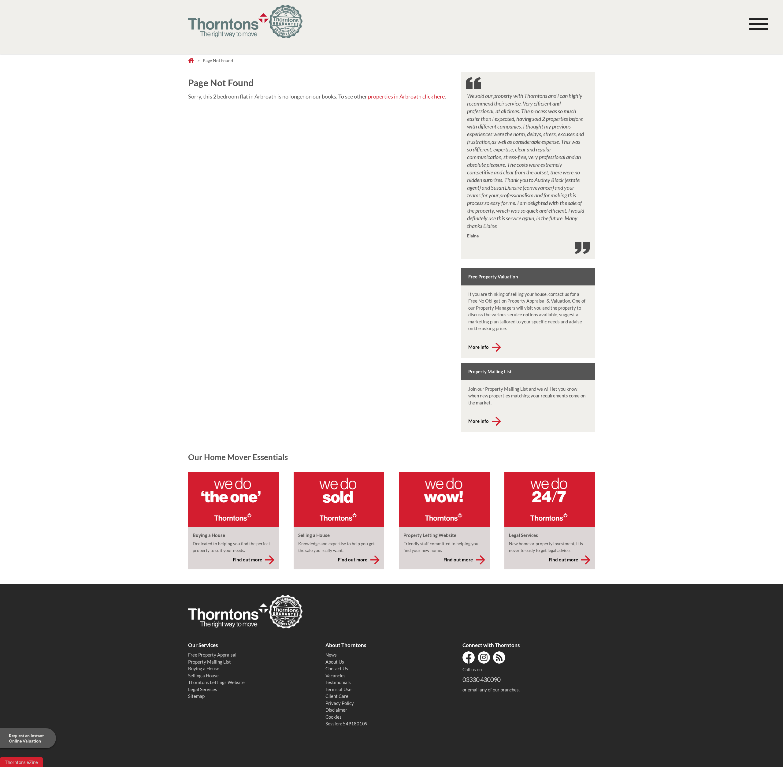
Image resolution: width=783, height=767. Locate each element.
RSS (499, 657)
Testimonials (338, 682)
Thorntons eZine (21, 762)
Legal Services (202, 689)
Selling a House (203, 675)
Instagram (484, 657)
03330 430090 (481, 679)
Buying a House (203, 668)
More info (478, 347)
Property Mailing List (209, 662)
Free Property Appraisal (212, 654)
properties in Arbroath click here (406, 96)
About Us (334, 662)
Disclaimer (336, 710)
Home (191, 61)
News (331, 654)
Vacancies (335, 675)
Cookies (333, 717)
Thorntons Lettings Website (216, 682)
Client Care (336, 696)
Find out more (247, 559)
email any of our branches (493, 689)
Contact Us (336, 668)
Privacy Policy (339, 703)
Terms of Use (338, 689)
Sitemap (196, 696)
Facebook (468, 657)
